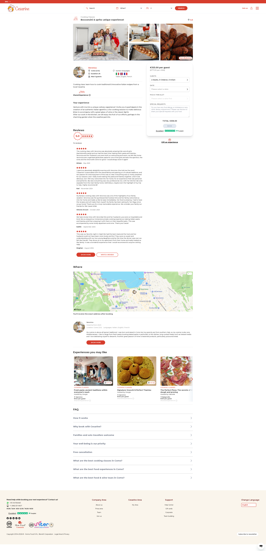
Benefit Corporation (46, 534)
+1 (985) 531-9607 (16, 506)
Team (99, 512)
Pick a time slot (157, 95)
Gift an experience (169, 142)
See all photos (185, 58)
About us (99, 505)
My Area (135, 505)
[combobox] (100, 8)
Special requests (158, 104)
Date (152, 85)
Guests (153, 76)
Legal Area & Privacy (61, 534)
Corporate (169, 512)
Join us (245, 8)
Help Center (169, 505)
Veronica (92, 68)
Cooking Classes (88, 17)
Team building (169, 516)
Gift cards (169, 509)
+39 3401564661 (15, 503)
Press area (99, 509)
